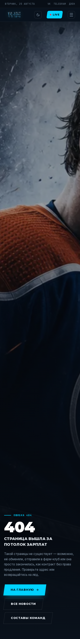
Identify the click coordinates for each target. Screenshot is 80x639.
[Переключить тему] (38, 14)
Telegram (60, 3)
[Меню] (71, 14)
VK (49, 3)
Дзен (72, 3)
